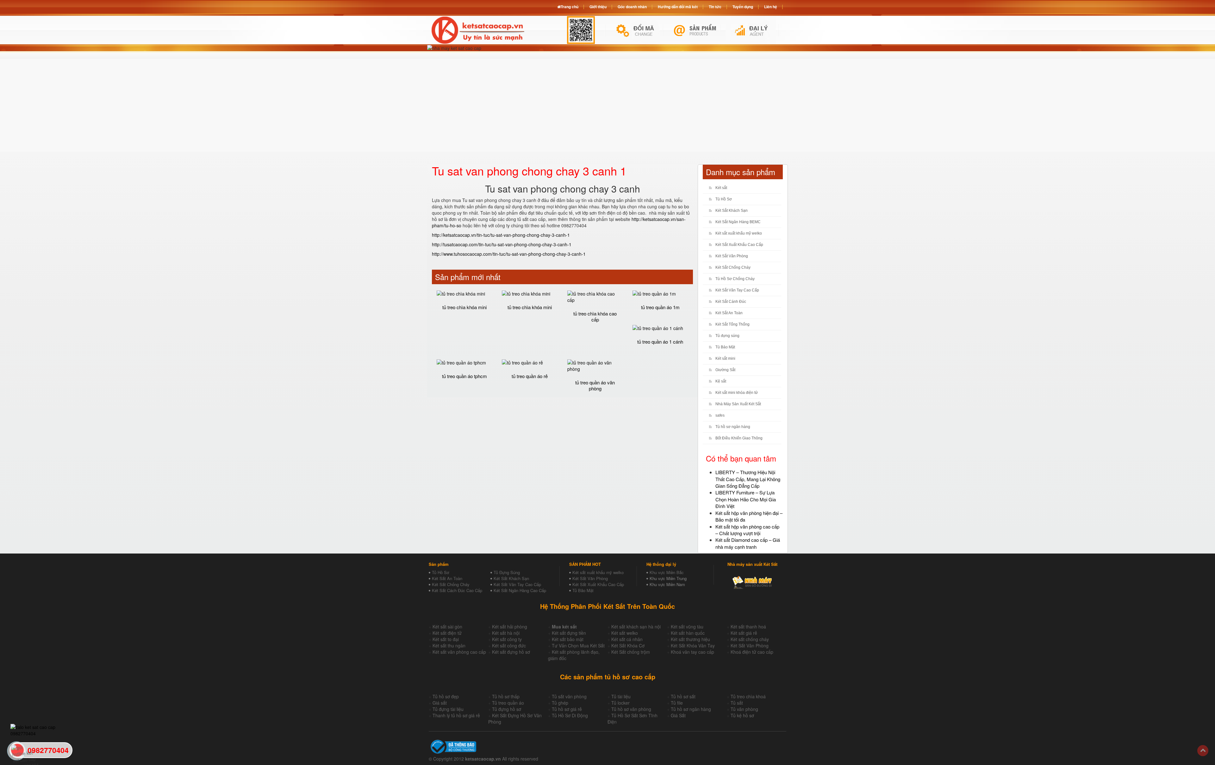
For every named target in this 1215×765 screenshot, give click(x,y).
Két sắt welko (624, 633)
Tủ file (677, 703)
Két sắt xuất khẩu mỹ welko (738, 233)
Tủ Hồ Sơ (723, 199)
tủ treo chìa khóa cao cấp (595, 316)
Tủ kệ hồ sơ (742, 715)
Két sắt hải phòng (509, 626)
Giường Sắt (725, 370)
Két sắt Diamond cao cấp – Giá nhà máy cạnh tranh (747, 543)
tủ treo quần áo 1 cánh (660, 341)
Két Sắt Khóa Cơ (628, 645)
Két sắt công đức (509, 645)
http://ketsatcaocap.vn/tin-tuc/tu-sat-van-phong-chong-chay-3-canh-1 (501, 235)
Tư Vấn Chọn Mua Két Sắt (578, 645)
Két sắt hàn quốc (688, 633)
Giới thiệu (598, 6)
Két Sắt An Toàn (729, 313)
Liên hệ (770, 6)
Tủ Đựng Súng (507, 572)
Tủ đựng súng (727, 336)
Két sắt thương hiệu (690, 639)
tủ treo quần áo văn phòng (595, 385)
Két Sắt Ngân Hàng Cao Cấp (520, 590)
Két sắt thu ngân (449, 645)
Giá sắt (440, 703)
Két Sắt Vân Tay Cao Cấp (737, 290)
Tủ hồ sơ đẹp (446, 696)
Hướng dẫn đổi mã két (678, 6)
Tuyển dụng (742, 6)
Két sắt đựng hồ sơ (511, 652)
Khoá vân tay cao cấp (692, 652)
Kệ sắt (720, 381)
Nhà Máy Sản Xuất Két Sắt (738, 404)
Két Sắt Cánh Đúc (730, 301)
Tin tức (715, 6)
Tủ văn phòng (744, 709)
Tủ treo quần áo (508, 703)
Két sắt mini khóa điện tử (736, 392)
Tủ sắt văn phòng (569, 696)
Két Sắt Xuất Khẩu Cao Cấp (739, 244)
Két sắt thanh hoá (748, 626)
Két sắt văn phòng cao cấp (459, 652)
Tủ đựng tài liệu (448, 709)
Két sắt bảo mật (567, 639)
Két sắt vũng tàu (687, 626)
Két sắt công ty (507, 639)
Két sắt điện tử (447, 633)
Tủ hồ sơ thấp (506, 696)
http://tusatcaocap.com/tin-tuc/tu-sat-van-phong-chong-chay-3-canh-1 (501, 244)
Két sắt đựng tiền (569, 633)
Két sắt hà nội (506, 633)
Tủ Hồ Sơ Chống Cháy (735, 279)
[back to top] (1202, 750)
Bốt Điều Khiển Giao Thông (739, 438)
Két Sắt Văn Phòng (731, 256)
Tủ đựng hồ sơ (506, 709)
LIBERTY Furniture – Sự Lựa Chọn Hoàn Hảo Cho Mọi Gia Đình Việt (745, 499)
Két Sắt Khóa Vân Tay (693, 645)
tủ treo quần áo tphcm (464, 376)
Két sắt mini (725, 358)
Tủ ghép (560, 703)
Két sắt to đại (446, 639)
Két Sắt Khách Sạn (731, 210)
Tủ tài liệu (621, 696)
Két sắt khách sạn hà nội (636, 626)
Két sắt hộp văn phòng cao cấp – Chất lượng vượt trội (747, 529)
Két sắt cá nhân (627, 639)
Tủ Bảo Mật (725, 347)
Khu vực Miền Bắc (667, 572)
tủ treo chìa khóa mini (464, 307)
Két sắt (721, 188)
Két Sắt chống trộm (630, 652)
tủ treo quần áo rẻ (530, 376)
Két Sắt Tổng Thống (732, 324)
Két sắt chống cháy (750, 639)
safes (720, 415)
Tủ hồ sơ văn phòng (631, 709)
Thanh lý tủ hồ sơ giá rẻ (456, 715)
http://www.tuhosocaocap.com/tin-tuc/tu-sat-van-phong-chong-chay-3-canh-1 (509, 254)
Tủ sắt (737, 703)
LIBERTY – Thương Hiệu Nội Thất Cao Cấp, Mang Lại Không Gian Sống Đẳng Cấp (747, 479)
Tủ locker (620, 703)
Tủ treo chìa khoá (748, 696)
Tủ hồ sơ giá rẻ (567, 709)
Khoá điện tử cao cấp (752, 652)
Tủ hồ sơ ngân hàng (732, 427)
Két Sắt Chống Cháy (733, 267)
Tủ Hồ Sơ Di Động (570, 715)
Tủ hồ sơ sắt (683, 696)
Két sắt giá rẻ (744, 633)
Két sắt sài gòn (447, 626)
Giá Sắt (678, 715)
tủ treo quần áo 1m (660, 307)
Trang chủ (569, 6)
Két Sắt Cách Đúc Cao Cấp (457, 590)
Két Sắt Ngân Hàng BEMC (738, 222)
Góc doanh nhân (632, 6)
